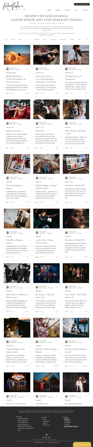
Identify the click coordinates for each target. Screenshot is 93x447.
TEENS (20, 39)
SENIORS (13, 39)
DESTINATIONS (53, 39)
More (79, 39)
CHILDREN (36, 39)
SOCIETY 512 (28, 39)
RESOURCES (63, 39)
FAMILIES (45, 39)
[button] (87, 40)
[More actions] (28, 69)
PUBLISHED (71, 39)
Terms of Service (39, 442)
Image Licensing (53, 442)
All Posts (5, 39)
